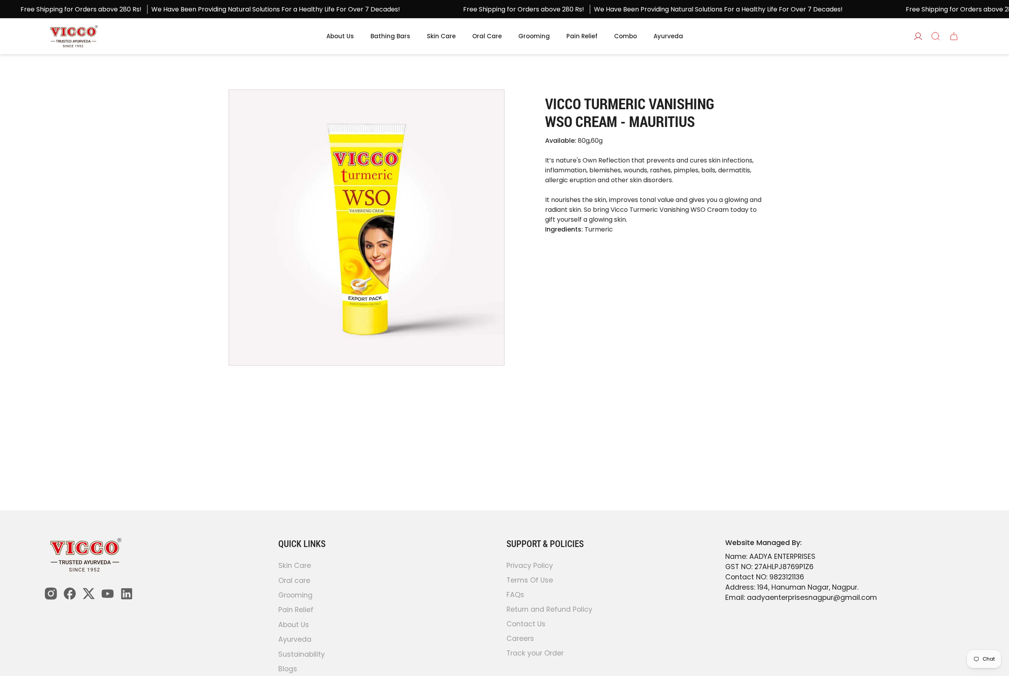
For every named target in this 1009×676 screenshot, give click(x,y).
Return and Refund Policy (549, 609)
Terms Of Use (529, 580)
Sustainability (301, 654)
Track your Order (535, 653)
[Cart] (954, 36)
